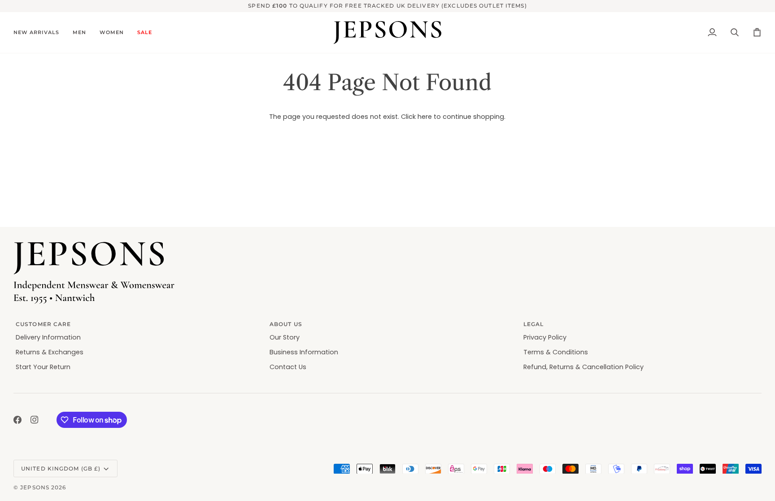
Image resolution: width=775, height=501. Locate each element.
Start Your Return (43, 366)
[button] (39, 32)
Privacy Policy (544, 337)
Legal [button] (533, 324)
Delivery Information (48, 337)
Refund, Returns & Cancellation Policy (583, 366)
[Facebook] (17, 420)
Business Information (304, 352)
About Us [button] (286, 324)
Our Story (285, 337)
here (425, 116)
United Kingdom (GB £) (60, 468)
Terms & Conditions (555, 352)
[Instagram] (34, 420)
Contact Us (288, 366)
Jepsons (34, 487)
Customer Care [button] (43, 324)
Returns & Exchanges (49, 352)
